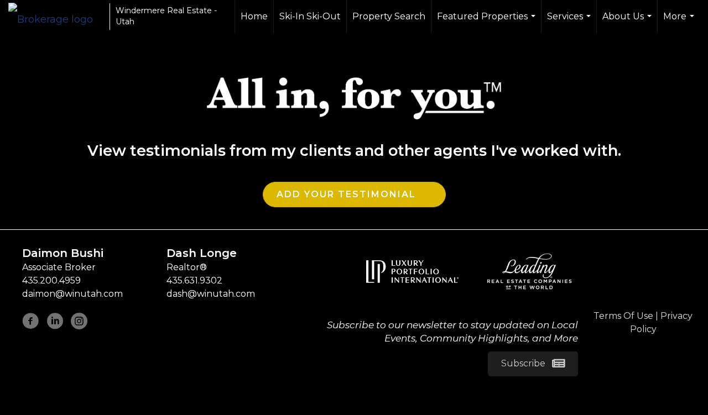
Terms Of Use (623, 316)
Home (254, 16)
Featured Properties (487, 22)
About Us (628, 22)
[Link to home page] (56, 16)
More (680, 22)
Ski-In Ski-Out (310, 16)
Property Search (388, 16)
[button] (533, 363)
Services (570, 22)
